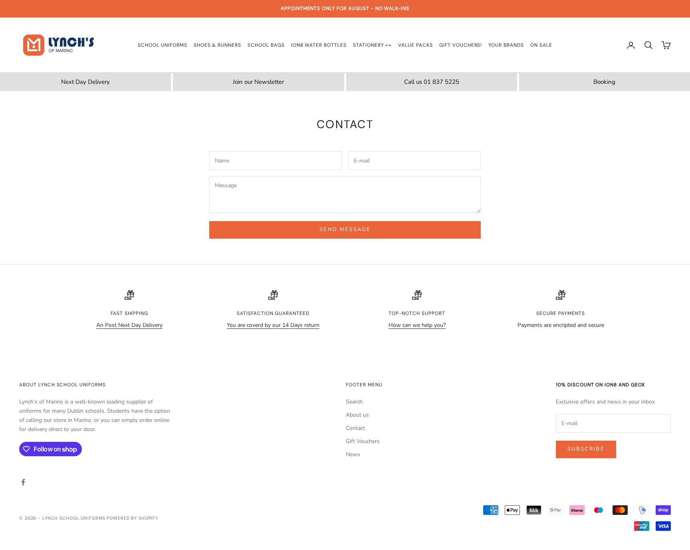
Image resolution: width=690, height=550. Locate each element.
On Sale (541, 45)
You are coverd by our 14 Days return (273, 325)
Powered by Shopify (132, 518)
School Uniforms (162, 45)
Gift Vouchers (363, 441)
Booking (604, 82)
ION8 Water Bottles (319, 45)
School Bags (266, 45)
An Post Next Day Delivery (129, 325)
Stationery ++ (372, 45)
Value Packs (415, 45)
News (353, 454)
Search (354, 402)
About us (357, 415)
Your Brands (506, 45)
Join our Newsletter (258, 82)
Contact (355, 428)
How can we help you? (417, 325)
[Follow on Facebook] (23, 482)
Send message (345, 229)
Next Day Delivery (85, 82)
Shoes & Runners (217, 45)
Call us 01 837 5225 (431, 82)
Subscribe (586, 449)
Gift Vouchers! (460, 45)
